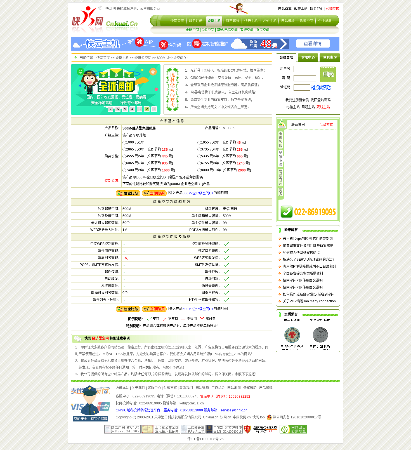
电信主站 (293, 107)
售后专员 (280, 177)
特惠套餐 (232, 21)
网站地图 (234, 388)
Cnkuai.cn (210, 417)
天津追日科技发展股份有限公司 (177, 417)
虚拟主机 (214, 21)
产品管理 (266, 388)
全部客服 (280, 140)
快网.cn (225, 417)
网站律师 (202, 388)
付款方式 (170, 388)
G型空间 (208, 30)
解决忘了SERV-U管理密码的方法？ (309, 259)
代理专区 (332, 9)
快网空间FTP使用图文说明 (303, 280)
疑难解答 (291, 230)
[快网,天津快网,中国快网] (88, 19)
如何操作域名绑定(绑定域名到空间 (308, 294)
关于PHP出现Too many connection (309, 301)
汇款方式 (326, 125)
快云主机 (251, 21)
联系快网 (298, 125)
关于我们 (138, 388)
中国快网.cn (242, 417)
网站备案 (285, 9)
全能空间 (192, 30)
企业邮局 (325, 21)
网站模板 (288, 21)
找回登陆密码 (321, 100)
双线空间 (247, 30)
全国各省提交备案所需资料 (303, 273)
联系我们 (316, 9)
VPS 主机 (270, 21)
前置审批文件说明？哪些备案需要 (308, 246)
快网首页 (177, 21)
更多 (280, 192)
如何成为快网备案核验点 (301, 253)
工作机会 (218, 388)
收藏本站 (301, 9)
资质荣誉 (291, 314)
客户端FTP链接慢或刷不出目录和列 (309, 266)
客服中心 (308, 58)
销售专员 (280, 158)
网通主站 (308, 107)
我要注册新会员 (297, 100)
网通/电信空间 (227, 30)
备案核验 (250, 388)
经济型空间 (142, 58)
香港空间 (306, 21)
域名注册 (195, 21)
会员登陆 (286, 58)
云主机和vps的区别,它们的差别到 (308, 239)
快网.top (258, 417)
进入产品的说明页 (198, 193)
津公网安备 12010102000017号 (296, 417)
